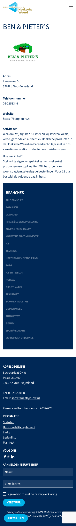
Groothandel (14, 287)
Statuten (8, 422)
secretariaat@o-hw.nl (25, 398)
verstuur (14, 502)
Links (6, 432)
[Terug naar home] (17, 8)
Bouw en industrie (17, 301)
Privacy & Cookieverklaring (21, 512)
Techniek (11, 251)
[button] (71, 8)
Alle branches (14, 200)
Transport (12, 294)
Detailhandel (14, 309)
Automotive (13, 316)
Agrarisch (12, 207)
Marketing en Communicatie (22, 236)
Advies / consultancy (18, 229)
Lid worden (16, 518)
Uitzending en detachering (22, 258)
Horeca (10, 280)
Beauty (10, 323)
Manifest (8, 442)
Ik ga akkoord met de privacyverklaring (31, 494)
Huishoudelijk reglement (19, 427)
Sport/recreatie (15, 330)
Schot (60, 516)
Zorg (9, 265)
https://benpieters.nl (16, 119)
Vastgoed (12, 214)
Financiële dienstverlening (22, 222)
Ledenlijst (9, 437)
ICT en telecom (14, 272)
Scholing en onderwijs (20, 338)
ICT (7, 243)
